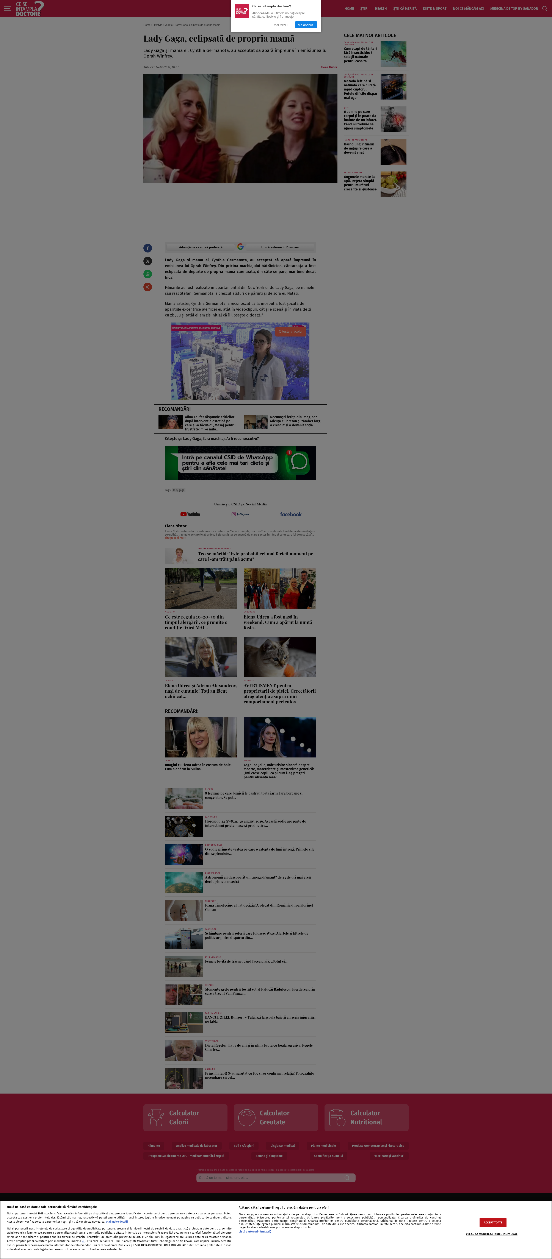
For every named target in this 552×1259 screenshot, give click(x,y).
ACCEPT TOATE (493, 1222)
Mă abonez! (306, 24)
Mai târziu (280, 24)
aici (83, 1241)
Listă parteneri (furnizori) (255, 1231)
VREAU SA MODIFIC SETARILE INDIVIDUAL (492, 1234)
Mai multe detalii (117, 1221)
